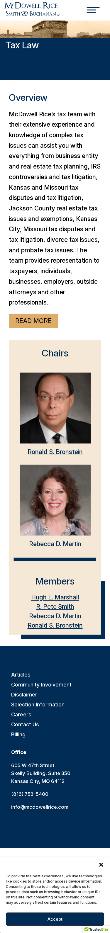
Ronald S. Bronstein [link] (55, 452)
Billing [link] (18, 734)
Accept (55, 919)
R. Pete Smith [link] (55, 606)
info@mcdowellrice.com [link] (39, 807)
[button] (101, 865)
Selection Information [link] (38, 705)
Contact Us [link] (25, 725)
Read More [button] (33, 320)
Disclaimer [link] (24, 695)
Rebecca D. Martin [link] (55, 544)
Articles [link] (21, 675)
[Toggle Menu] (94, 11)
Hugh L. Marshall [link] (55, 597)
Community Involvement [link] (41, 685)
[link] (32, 9)
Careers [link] (21, 715)
